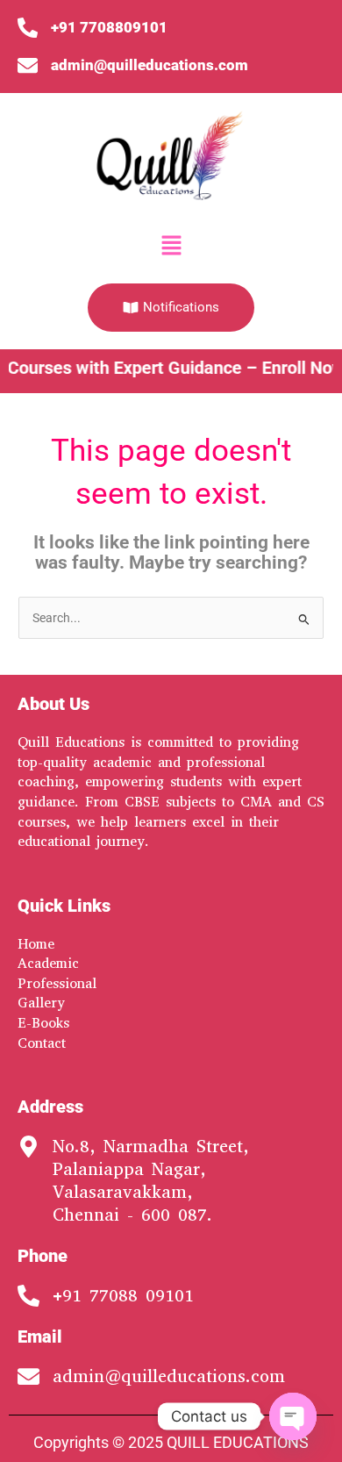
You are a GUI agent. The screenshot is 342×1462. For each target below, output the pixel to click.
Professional (57, 983)
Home (36, 944)
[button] (171, 246)
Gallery (41, 1002)
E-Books (43, 1023)
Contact (42, 1043)
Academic (48, 963)
